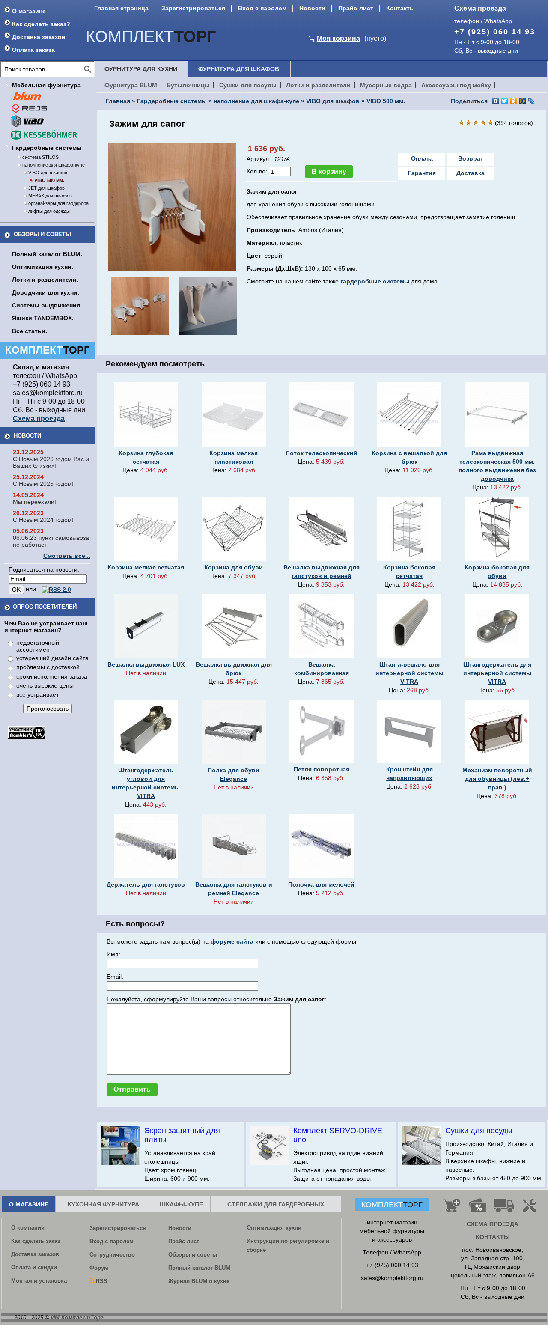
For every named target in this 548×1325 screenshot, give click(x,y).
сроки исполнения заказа (51, 676)
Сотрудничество (112, 1254)
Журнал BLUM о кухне (198, 1281)
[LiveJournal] (531, 101)
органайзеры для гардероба (58, 203)
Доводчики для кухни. (45, 292)
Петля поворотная (321, 769)
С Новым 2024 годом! (43, 519)
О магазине (29, 11)
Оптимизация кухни (274, 1227)
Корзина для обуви (233, 567)
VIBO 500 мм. (49, 180)
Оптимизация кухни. (42, 266)
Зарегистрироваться (193, 8)
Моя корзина (338, 38)
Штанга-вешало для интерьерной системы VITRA (409, 673)
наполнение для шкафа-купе (53, 164)
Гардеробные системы (47, 147)
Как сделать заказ (35, 1241)
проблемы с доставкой (48, 667)
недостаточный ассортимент (37, 646)
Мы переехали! (34, 501)
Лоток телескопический (321, 453)
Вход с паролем (262, 8)
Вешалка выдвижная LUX (146, 664)
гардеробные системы (374, 281)
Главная (118, 101)
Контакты (400, 8)
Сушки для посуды (248, 85)
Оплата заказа (33, 49)
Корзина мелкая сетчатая (145, 567)
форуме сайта (232, 941)
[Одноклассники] (513, 101)
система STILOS (40, 157)
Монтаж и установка (39, 1280)
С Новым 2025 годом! (43, 483)
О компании (28, 1227)
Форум (98, 1268)
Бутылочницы (188, 85)
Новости (312, 8)
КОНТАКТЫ (493, 1236)
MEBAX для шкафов (50, 195)
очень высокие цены (45, 685)
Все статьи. (29, 331)
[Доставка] (504, 1209)
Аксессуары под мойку (456, 85)
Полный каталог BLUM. (47, 253)
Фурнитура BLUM (130, 85)
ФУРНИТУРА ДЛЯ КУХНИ (140, 69)
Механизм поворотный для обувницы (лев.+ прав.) (497, 779)
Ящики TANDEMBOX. (43, 318)
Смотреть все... (66, 555)
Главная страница (121, 8)
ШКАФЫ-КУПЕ (181, 1204)
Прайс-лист (355, 8)
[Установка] (531, 1209)
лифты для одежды (49, 211)
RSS (101, 1281)
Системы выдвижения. (47, 305)
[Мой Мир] (522, 101)
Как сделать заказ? (41, 24)
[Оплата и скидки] (477, 1209)
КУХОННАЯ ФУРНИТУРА (103, 1204)
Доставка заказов (39, 36)
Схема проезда (480, 8)
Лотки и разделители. (45, 279)
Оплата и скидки (34, 1267)
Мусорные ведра (386, 85)
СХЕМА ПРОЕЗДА (492, 1224)
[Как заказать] (451, 1209)
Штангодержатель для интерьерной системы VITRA (497, 673)
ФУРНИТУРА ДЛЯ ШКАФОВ (238, 69)
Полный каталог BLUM (199, 1268)
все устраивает (37, 694)
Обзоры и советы (42, 234)
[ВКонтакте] (495, 101)
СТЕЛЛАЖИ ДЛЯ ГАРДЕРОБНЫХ (275, 1204)
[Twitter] (504, 101)
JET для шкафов (46, 188)
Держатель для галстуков (146, 884)
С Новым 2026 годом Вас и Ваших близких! (51, 462)
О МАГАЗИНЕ (28, 1204)
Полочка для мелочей (321, 884)
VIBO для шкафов (47, 172)
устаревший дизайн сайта (52, 658)
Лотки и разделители (318, 85)
